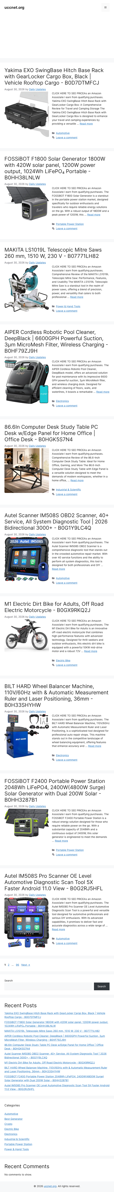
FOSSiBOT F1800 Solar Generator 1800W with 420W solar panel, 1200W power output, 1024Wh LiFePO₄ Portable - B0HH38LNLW (54, 168)
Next (25, 964)
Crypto (8, 1123)
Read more (86, 123)
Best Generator (13, 1118)
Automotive (63, 133)
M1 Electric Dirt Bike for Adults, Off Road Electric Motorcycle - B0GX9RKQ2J (54, 607)
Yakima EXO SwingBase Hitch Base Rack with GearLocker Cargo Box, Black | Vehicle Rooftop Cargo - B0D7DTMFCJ (54, 76)
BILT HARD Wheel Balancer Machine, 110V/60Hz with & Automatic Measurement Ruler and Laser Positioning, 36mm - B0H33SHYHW (56, 695)
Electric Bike (63, 660)
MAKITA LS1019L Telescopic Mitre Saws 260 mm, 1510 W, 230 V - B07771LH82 (53, 253)
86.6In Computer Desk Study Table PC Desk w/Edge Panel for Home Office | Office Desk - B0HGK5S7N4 (51, 433)
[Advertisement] (57, 37)
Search (8, 980)
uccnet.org (14, 7)
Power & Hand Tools (68, 306)
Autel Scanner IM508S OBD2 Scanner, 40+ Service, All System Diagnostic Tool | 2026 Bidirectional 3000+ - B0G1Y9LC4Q (56, 521)
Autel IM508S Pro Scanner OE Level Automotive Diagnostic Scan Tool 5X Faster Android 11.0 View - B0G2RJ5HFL (53, 882)
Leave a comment (66, 137)
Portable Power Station (70, 224)
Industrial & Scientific (68, 489)
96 (18, 964)
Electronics (62, 401)
